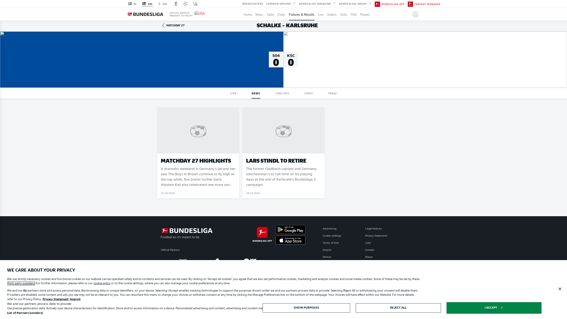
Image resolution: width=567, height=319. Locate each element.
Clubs (281, 14)
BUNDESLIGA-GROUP (353, 3)
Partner (327, 257)
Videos (332, 14)
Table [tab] (332, 93)
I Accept (491, 307)
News (259, 14)
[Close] (560, 289)
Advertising (329, 229)
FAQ (354, 14)
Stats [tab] (308, 93)
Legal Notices (373, 229)
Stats (343, 14)
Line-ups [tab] (282, 93)
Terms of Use (331, 243)
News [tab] (256, 93)
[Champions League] (185, 4)
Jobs (368, 243)
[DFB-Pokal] (176, 4)
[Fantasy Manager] (410, 4)
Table (270, 14)
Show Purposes (306, 307)
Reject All (398, 307)
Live (321, 14)
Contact (369, 250)
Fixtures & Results (302, 14)
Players (365, 14)
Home (248, 14)
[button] (413, 14)
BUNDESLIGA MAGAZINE (315, 3)
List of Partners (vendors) (25, 313)
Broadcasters (252, 3)
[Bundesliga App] (377, 4)
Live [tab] (233, 93)
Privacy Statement (376, 236)
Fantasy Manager (427, 4)
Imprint (327, 250)
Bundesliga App (393, 4)
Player (369, 257)
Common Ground (279, 3)
